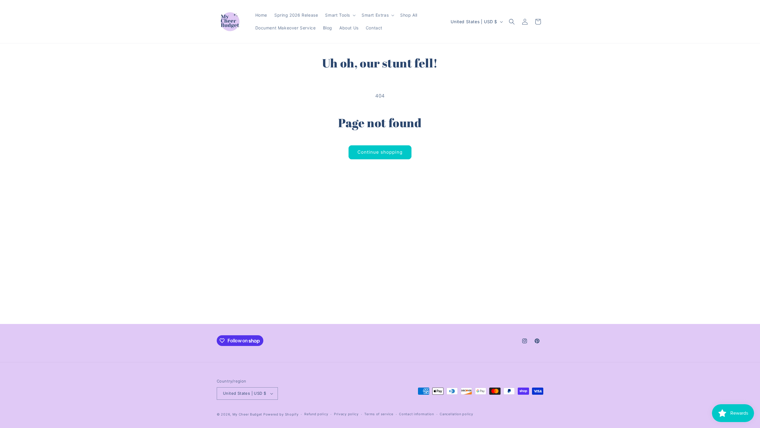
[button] (340, 15)
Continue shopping (380, 152)
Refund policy (316, 414)
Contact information (416, 414)
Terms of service (378, 414)
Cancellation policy (456, 414)
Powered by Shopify (281, 414)
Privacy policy (346, 414)
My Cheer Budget (247, 414)
